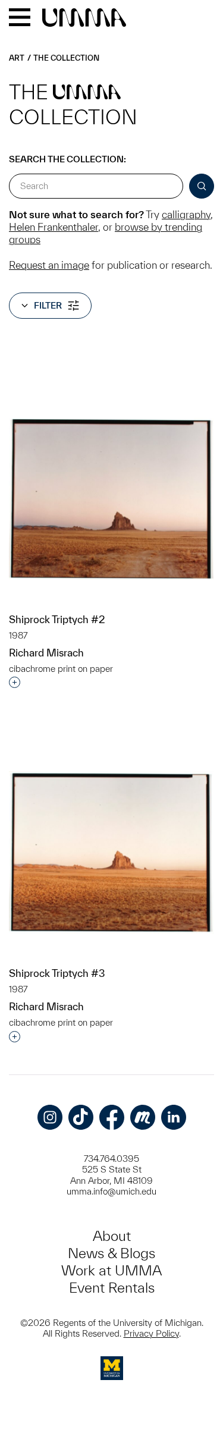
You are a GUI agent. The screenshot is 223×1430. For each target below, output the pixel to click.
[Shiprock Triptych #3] (111, 852)
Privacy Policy (151, 1333)
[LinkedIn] (173, 1117)
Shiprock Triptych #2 (57, 619)
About (112, 1236)
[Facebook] (111, 1117)
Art (16, 58)
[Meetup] (142, 1117)
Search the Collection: (67, 159)
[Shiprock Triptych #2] (111, 499)
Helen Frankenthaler (53, 226)
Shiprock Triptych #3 (57, 973)
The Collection (66, 58)
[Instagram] (49, 1117)
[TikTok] (80, 1117)
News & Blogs (111, 1253)
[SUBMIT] (201, 186)
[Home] (84, 18)
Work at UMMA (111, 1270)
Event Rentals (112, 1288)
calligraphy (186, 214)
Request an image (49, 265)
